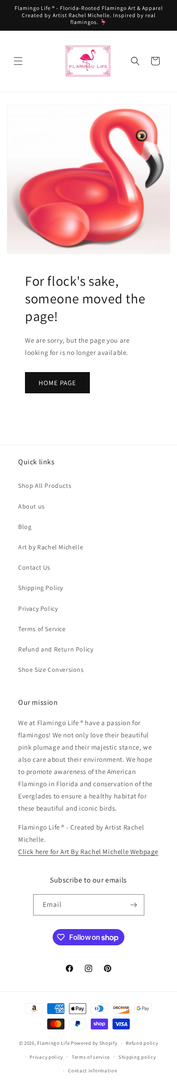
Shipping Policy (40, 588)
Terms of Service (42, 629)
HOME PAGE (57, 382)
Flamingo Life (53, 1043)
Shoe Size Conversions (51, 669)
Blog (24, 527)
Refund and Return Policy (55, 649)
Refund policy (142, 1043)
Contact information (92, 1070)
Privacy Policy (38, 608)
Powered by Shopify (94, 1043)
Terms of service (91, 1057)
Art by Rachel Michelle (50, 547)
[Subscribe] (134, 904)
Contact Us (34, 567)
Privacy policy (46, 1057)
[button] (18, 61)
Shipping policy (137, 1057)
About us (31, 506)
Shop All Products (44, 485)
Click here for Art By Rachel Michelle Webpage (88, 851)
